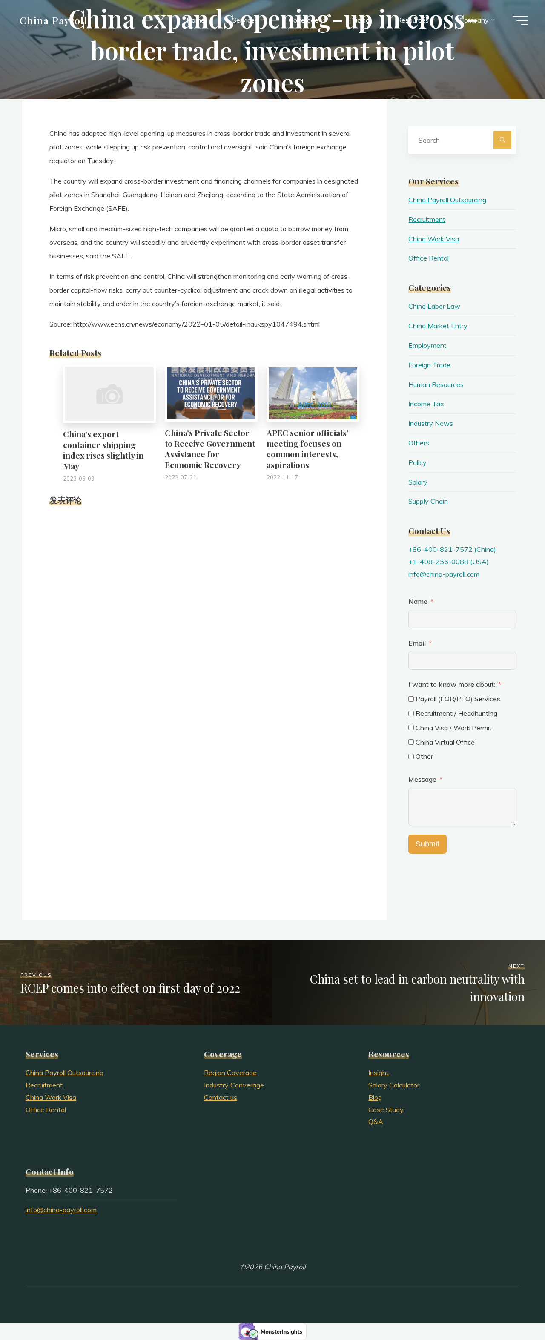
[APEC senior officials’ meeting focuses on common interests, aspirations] (313, 392)
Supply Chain (428, 501)
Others (418, 443)
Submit (427, 844)
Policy (417, 462)
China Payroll (54, 20)
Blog (375, 1097)
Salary (417, 482)
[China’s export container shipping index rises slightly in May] (109, 393)
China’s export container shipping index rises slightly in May (103, 449)
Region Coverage (230, 1072)
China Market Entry (438, 325)
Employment (427, 345)
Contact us (220, 1097)
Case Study (386, 1109)
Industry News (430, 423)
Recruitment (426, 219)
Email (417, 643)
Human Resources (436, 384)
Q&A (375, 1121)
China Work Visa (433, 239)
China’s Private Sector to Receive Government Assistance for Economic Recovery (210, 448)
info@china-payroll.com (443, 574)
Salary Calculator (393, 1085)
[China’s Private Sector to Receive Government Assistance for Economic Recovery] (211, 392)
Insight (378, 1072)
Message (422, 779)
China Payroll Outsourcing (447, 199)
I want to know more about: (452, 684)
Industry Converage (234, 1085)
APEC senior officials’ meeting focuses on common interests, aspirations (308, 448)
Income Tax (426, 403)
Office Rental (428, 258)
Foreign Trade (429, 365)
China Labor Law (434, 306)
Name (417, 601)
